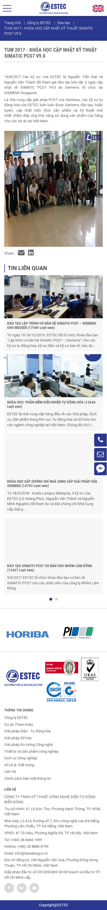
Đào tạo (63, 23)
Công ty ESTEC (39, 23)
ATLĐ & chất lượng (19, 765)
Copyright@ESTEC (53, 905)
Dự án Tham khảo (18, 724)
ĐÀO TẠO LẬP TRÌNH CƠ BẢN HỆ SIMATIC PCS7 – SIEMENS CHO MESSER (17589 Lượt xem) (51, 325)
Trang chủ (12, 23)
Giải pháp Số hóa (17, 738)
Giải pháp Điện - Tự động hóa (27, 731)
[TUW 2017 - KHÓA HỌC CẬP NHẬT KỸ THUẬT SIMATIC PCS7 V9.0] (21, 253)
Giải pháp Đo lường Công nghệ (28, 744)
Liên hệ (10, 771)
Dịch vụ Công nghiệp (20, 758)
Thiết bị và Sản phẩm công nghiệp (31, 751)
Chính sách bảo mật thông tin (27, 778)
